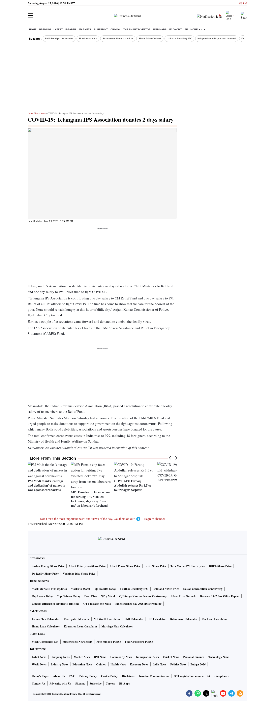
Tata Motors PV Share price (188, 566)
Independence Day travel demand (216, 38)
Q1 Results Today (105, 589)
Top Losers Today (42, 596)
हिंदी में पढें (243, 3)
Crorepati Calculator (76, 619)
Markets (85, 29)
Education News (82, 664)
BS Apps (124, 683)
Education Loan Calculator (80, 626)
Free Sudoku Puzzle (108, 642)
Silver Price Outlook (150, 38)
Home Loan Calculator (46, 626)
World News (39, 664)
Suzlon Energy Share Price (48, 566)
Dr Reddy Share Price (45, 573)
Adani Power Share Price (125, 566)
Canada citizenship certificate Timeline (55, 604)
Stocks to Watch (81, 589)
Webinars (159, 29)
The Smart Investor (136, 29)
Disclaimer (128, 676)
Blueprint (101, 29)
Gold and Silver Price (166, 589)
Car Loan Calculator (214, 619)
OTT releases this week (97, 604)
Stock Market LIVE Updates (49, 589)
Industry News (59, 664)
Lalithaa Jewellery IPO (179, 38)
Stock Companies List (45, 642)
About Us (59, 676)
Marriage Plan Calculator (117, 626)
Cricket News (171, 657)
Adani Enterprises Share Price (87, 566)
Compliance (221, 676)
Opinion (116, 29)
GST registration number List (192, 676)
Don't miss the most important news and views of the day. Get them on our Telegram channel (102, 519)
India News (40, 113)
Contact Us (38, 683)
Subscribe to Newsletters (77, 642)
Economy (175, 29)
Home (32, 29)
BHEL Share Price (220, 566)
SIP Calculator (157, 619)
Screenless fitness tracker (117, 38)
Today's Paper (40, 676)
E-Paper (70, 29)
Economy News (139, 664)
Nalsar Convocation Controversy (202, 589)
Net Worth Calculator (107, 619)
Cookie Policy (109, 676)
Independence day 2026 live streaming (138, 604)
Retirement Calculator (183, 619)
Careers (110, 683)
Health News (118, 664)
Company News (60, 657)
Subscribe (95, 683)
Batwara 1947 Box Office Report (219, 596)
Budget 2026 (198, 664)
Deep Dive (90, 596)
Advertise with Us (60, 683)
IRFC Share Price (155, 566)
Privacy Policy (88, 676)
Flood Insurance (88, 38)
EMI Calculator (134, 619)
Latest (58, 29)
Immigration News (147, 657)
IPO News (100, 657)
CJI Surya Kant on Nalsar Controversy (143, 596)
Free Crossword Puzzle (139, 642)
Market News (82, 657)
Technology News (218, 657)
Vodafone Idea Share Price (79, 573)
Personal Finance (193, 657)
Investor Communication (154, 676)
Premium (45, 29)
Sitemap (80, 683)
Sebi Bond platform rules (59, 38)
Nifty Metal (108, 596)
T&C (72, 676)
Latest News (39, 657)
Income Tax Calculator (46, 619)
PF (186, 29)
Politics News (178, 664)
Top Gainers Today (68, 596)
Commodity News (121, 657)
